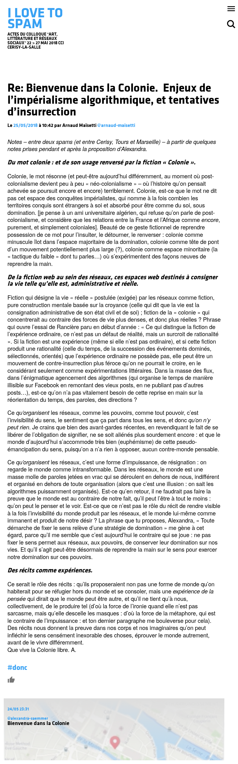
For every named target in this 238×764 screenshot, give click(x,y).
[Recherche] (231, 24)
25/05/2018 (25, 125)
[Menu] (231, 9)
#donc (17, 667)
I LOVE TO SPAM (35, 18)
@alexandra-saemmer (27, 718)
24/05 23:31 (18, 709)
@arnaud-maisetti (116, 125)
